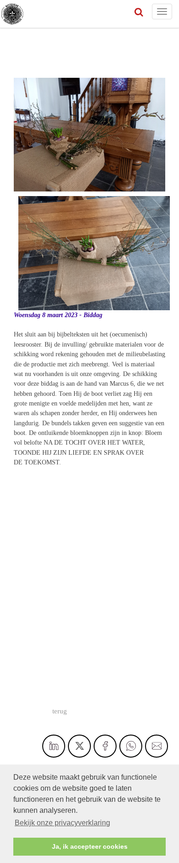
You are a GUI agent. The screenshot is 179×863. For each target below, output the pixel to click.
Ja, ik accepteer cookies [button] (90, 846)
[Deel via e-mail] (156, 746)
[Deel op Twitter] (79, 746)
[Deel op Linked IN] (53, 746)
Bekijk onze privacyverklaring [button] (62, 823)
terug (59, 711)
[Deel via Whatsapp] (130, 746)
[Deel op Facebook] (105, 746)
